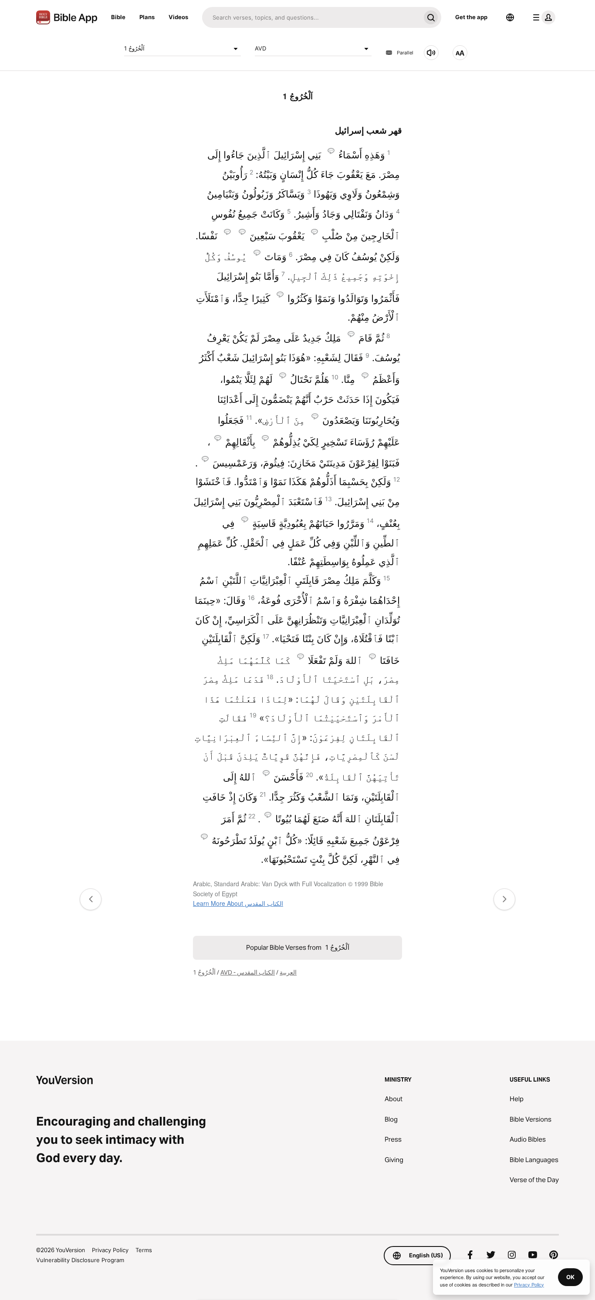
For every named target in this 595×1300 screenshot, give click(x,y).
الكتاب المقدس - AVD (247, 972)
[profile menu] (542, 17)
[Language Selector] (510, 17)
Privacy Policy (110, 1249)
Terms (143, 1249)
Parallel (405, 53)
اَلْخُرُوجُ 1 (134, 48)
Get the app (471, 16)
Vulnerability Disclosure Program (80, 1259)
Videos (178, 16)
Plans (147, 16)
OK (570, 1276)
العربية (288, 972)
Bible (118, 16)
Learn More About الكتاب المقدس (238, 903)
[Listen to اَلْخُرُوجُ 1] (431, 52)
